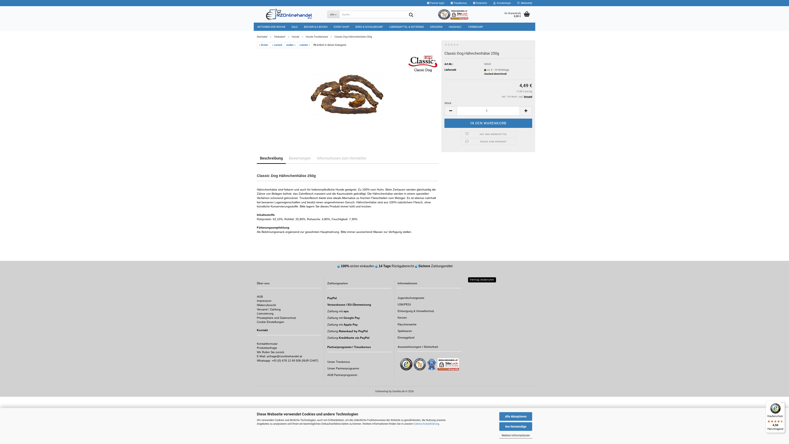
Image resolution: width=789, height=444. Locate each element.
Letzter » (305, 44)
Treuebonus (460, 3)
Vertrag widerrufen (482, 279)
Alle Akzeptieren (516, 416)
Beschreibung (271, 158)
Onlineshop (381, 391)
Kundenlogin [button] (503, 3)
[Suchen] (411, 14)
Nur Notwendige (515, 426)
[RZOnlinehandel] (289, 14)
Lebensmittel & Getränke (406, 26)
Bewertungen (300, 158)
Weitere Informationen (516, 435)
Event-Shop (341, 26)
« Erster (263, 44)
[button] (480, 3)
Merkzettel (526, 3)
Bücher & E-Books (316, 26)
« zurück (277, 44)
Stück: (448, 103)
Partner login (436, 3)
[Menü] (782, 403)
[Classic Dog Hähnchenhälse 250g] (347, 94)
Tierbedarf (475, 26)
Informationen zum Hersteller (341, 158)
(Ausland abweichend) (495, 74)
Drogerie (436, 26)
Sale (295, 26)
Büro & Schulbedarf (369, 26)
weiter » (291, 44)
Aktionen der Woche (271, 26)
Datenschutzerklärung (426, 423)
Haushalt (455, 26)
